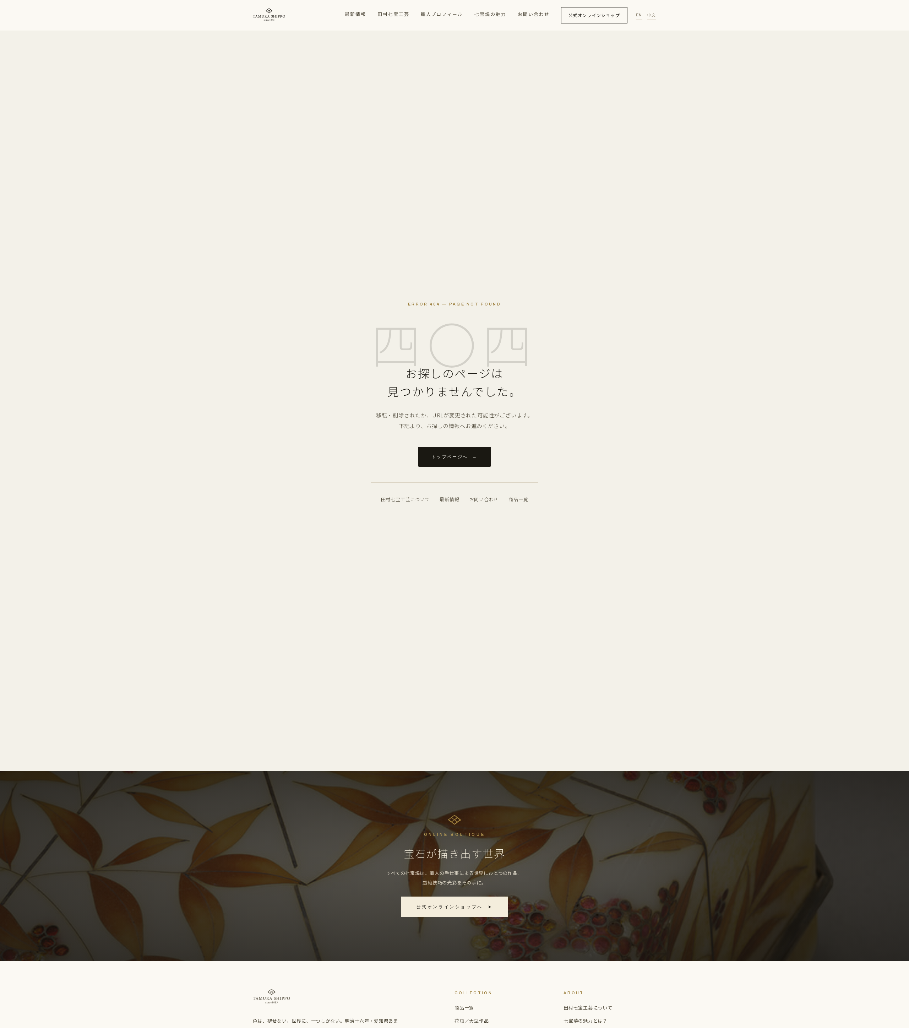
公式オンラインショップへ (455, 906)
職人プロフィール (442, 14)
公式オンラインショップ (594, 15)
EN (639, 15)
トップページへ (454, 456)
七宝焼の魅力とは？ (586, 1020)
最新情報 (355, 14)
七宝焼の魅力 (490, 14)
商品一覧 (518, 499)
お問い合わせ (534, 14)
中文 (651, 15)
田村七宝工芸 (393, 14)
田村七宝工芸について (405, 499)
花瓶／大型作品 (471, 1020)
